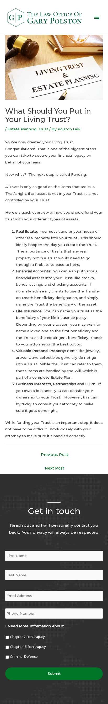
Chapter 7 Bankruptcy (27, 637)
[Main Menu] (97, 17)
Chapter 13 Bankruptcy (28, 647)
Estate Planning (22, 129)
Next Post (54, 468)
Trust (43, 129)
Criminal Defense (24, 657)
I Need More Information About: (34, 626)
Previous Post (54, 454)
